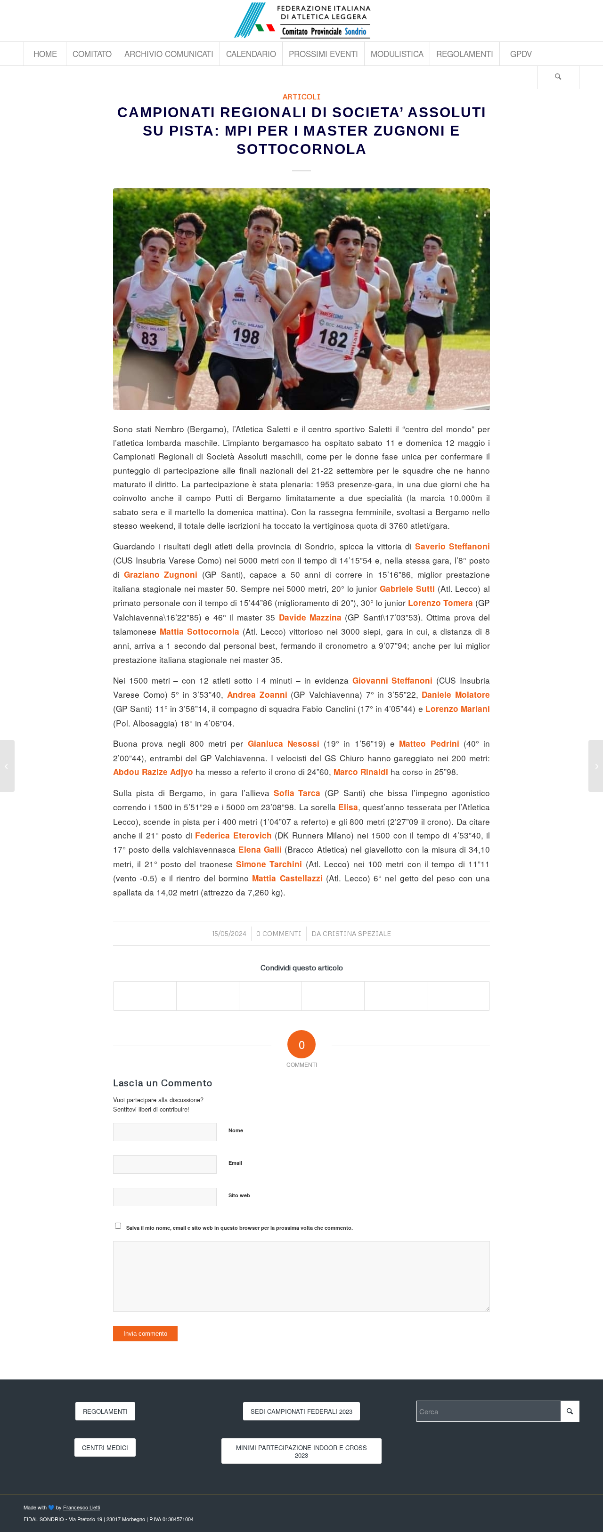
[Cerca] (558, 77)
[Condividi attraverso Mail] (458, 996)
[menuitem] (45, 53)
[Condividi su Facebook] (145, 996)
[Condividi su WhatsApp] (270, 996)
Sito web (239, 1195)
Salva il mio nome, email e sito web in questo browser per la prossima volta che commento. (239, 1227)
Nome (235, 1130)
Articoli (302, 96)
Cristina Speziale (357, 933)
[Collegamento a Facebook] (572, 21)
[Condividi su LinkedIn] (333, 996)
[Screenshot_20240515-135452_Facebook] (301, 299)
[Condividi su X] (208, 996)
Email (235, 1162)
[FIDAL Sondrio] (301, 20)
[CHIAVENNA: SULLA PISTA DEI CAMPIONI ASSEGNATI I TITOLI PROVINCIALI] (595, 766)
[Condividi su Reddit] (396, 996)
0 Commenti (279, 933)
